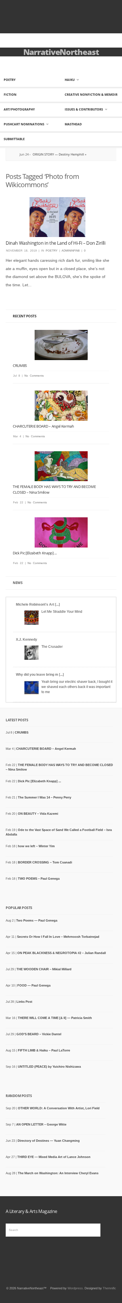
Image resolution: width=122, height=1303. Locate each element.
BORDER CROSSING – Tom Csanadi (45, 862)
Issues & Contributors (84, 109)
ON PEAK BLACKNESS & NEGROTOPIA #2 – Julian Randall (61, 953)
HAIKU (70, 79)
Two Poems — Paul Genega (36, 920)
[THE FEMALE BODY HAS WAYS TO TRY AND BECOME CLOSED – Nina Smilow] (61, 466)
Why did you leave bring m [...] (40, 675)
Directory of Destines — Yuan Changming (49, 1140)
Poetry (10, 79)
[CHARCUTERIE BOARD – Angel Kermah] (61, 405)
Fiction (10, 94)
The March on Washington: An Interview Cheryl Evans (58, 1173)
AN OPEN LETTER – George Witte (41, 1124)
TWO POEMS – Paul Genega (39, 878)
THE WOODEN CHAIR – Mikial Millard (43, 969)
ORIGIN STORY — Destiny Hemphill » (46, 154)
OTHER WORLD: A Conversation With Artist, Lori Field (59, 1108)
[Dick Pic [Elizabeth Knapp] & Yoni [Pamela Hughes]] (61, 532)
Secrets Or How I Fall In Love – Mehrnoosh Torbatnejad (58, 936)
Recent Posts (24, 316)
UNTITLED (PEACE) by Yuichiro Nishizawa (49, 1066)
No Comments (34, 375)
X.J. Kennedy (26, 640)
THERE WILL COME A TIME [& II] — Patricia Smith (55, 1018)
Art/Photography (19, 109)
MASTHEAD (73, 124)
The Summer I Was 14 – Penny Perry (44, 797)
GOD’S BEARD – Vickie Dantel (38, 1034)
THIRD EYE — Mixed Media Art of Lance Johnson (54, 1157)
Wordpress (75, 1288)
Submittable (14, 139)
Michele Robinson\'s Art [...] (38, 604)
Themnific (109, 1288)
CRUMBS (20, 365)
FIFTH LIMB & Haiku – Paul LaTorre (44, 1050)
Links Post (24, 1001)
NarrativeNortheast (61, 51)
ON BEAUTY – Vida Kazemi (38, 813)
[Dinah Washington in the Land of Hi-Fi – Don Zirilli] (57, 217)
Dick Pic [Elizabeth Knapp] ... (34, 552)
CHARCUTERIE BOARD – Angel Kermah (43, 426)
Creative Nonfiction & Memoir (91, 94)
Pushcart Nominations (24, 124)
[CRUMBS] (61, 345)
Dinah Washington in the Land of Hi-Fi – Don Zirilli (56, 243)
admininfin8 (71, 250)
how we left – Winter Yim (36, 846)
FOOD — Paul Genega (34, 985)
